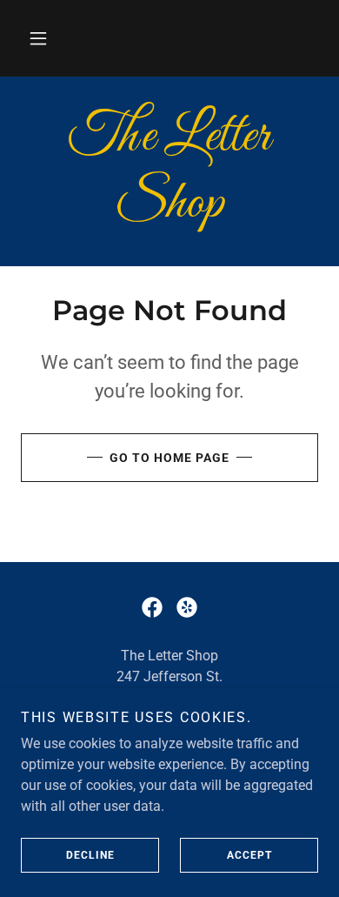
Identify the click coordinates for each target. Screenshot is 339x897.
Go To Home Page (169, 458)
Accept (249, 855)
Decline (90, 855)
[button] (38, 38)
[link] (169, 171)
